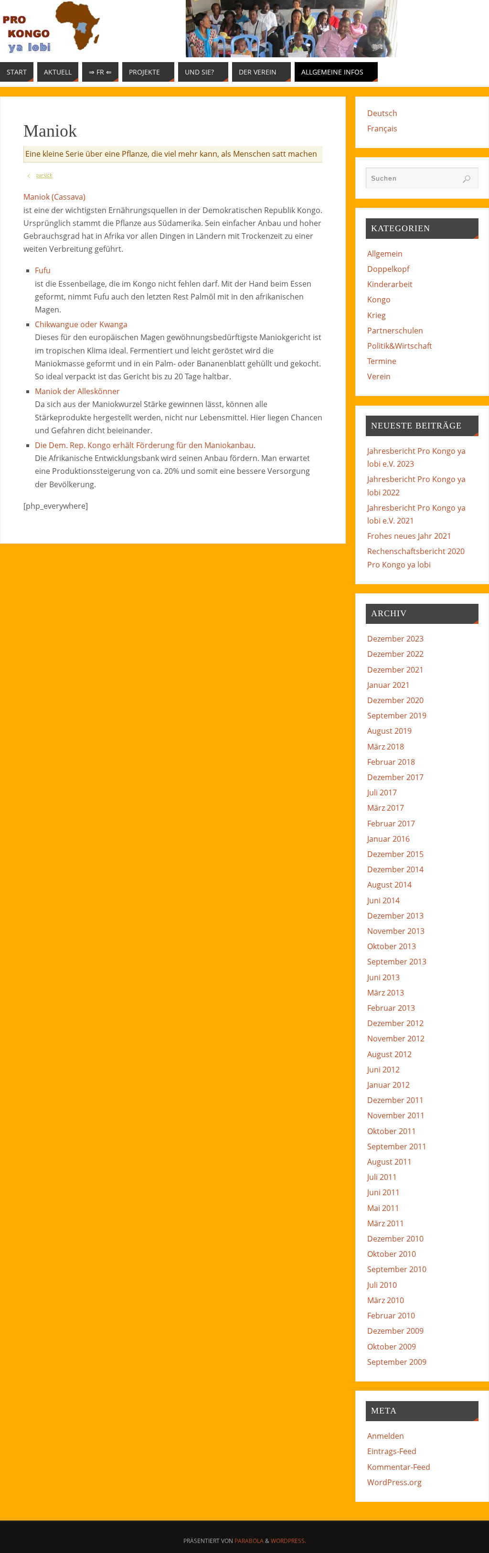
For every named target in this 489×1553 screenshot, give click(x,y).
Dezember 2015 (395, 854)
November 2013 (396, 931)
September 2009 (396, 1362)
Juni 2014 (383, 900)
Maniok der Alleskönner (77, 391)
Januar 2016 (388, 839)
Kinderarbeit (390, 284)
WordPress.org (394, 1482)
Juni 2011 (383, 1192)
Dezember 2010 (395, 1238)
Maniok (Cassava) (54, 197)
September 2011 (396, 1146)
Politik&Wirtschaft (399, 346)
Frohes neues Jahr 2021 (409, 536)
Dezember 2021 (395, 669)
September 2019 (396, 715)
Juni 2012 (383, 1069)
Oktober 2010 (391, 1254)
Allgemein (385, 253)
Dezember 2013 (395, 915)
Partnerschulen (395, 330)
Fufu (43, 270)
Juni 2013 (383, 977)
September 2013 (396, 961)
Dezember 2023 (395, 638)
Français (382, 128)
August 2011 (389, 1162)
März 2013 (385, 992)
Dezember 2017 (395, 777)
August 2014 (389, 884)
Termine (381, 361)
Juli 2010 (382, 1285)
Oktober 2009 (391, 1346)
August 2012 (389, 1054)
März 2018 (385, 746)
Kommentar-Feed (398, 1467)
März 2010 (385, 1300)
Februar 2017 (391, 823)
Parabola (249, 1541)
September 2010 (396, 1269)
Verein (379, 376)
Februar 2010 (391, 1315)
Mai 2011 (383, 1208)
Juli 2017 (382, 792)
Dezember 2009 (395, 1331)
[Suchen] (466, 179)
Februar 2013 (391, 1008)
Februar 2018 (391, 762)
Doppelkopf (388, 269)
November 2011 (396, 1115)
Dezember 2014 (395, 869)
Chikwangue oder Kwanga (81, 324)
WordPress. (288, 1541)
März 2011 (385, 1223)
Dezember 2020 (395, 700)
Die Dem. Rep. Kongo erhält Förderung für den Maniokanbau (144, 445)
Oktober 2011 (391, 1131)
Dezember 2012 (395, 1023)
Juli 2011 (382, 1177)
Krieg (376, 315)
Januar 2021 (388, 685)
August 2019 (389, 731)
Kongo (379, 299)
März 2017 (385, 808)
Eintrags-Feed (391, 1451)
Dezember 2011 (395, 1100)
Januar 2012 (388, 1085)
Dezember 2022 (395, 654)
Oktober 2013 (391, 946)
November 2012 (396, 1038)
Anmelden (385, 1436)
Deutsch (382, 113)
